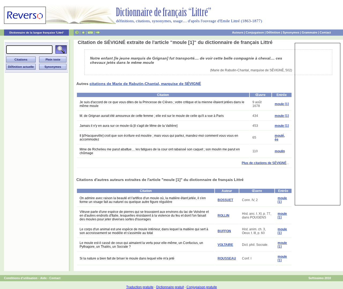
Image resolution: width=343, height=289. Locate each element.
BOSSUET (225, 200)
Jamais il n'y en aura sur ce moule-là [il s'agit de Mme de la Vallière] (128, 126)
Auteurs (237, 32)
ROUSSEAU (227, 258)
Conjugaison (255, 32)
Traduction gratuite (140, 287)
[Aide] (77, 32)
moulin (280, 151)
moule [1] (282, 104)
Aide (43, 278)
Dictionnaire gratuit (170, 287)
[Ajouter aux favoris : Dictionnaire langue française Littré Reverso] (83, 32)
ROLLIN (223, 215)
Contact (325, 32)
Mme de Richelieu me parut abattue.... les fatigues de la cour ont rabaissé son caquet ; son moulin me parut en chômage (160, 151)
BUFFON (224, 231)
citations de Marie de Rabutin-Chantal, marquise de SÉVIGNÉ (145, 83)
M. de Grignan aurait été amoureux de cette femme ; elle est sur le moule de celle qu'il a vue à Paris (152, 116)
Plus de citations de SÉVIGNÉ (264, 163)
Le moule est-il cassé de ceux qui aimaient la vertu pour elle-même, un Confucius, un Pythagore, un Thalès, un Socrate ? (141, 245)
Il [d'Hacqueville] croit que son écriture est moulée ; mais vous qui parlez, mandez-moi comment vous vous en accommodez (159, 137)
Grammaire (309, 32)
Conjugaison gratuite (202, 287)
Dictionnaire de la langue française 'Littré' (36, 32)
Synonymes (291, 32)
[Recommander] (97, 32)
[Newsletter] (90, 32)
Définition (273, 32)
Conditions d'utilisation (21, 278)
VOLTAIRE (225, 245)
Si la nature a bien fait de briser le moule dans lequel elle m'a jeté (127, 258)
